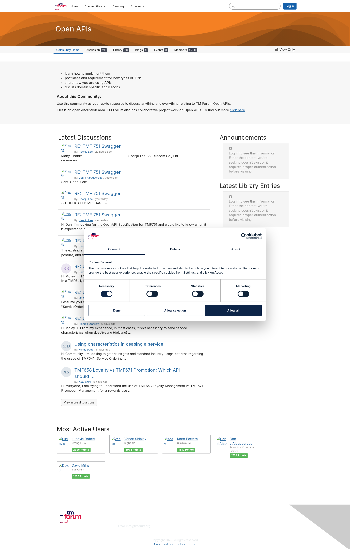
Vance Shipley (135, 439)
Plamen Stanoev (89, 323)
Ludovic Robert (83, 439)
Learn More (184, 530)
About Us (241, 526)
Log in (290, 6)
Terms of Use (244, 530)
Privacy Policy (244, 534)
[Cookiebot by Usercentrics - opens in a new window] (244, 236)
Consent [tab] (114, 249)
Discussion (96, 50)
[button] (95, 6)
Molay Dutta (86, 349)
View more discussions (79, 402)
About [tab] (235, 249)
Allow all (233, 310)
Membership (185, 526)
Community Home (68, 50)
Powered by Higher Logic (175, 544)
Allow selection (175, 310)
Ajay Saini (85, 381)
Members (185, 50)
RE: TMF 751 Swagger (97, 146)
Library (120, 50)
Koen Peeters (187, 439)
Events (160, 50)
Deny (117, 310)
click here (237, 110)
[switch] (152, 294)
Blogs (141, 50)
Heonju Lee (86, 151)
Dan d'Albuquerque (90, 177)
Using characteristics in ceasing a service (118, 344)
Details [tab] (175, 249)
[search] (233, 6)
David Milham (82, 465)
